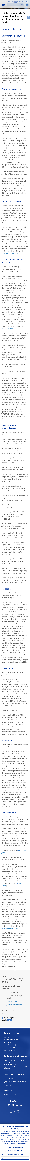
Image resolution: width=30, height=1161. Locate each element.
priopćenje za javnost (11, 928)
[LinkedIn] (9, 1105)
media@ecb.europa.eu (15, 1005)
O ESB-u (6, 1037)
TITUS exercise (9, 329)
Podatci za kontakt (9, 1047)
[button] (27, 2)
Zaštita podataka (9, 1078)
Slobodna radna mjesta (11, 1040)
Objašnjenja (7, 1042)
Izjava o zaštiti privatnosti (16, 1147)
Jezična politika (8, 1090)
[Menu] (27, 5)
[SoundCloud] (21, 1105)
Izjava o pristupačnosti (10, 1088)
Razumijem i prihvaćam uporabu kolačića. (16, 1158)
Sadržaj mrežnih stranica (10, 1094)
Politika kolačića (8, 1085)
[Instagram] (13, 1105)
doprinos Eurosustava (11, 253)
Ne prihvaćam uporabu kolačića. (16, 1154)
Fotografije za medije (10, 1045)
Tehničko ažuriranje (10, 1064)
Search (22, 5)
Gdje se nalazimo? (9, 1050)
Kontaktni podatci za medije (10, 1019)
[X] (5, 1105)
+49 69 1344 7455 (13, 1001)
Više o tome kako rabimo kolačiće (16, 1150)
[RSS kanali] (25, 1105)
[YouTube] (17, 1105)
